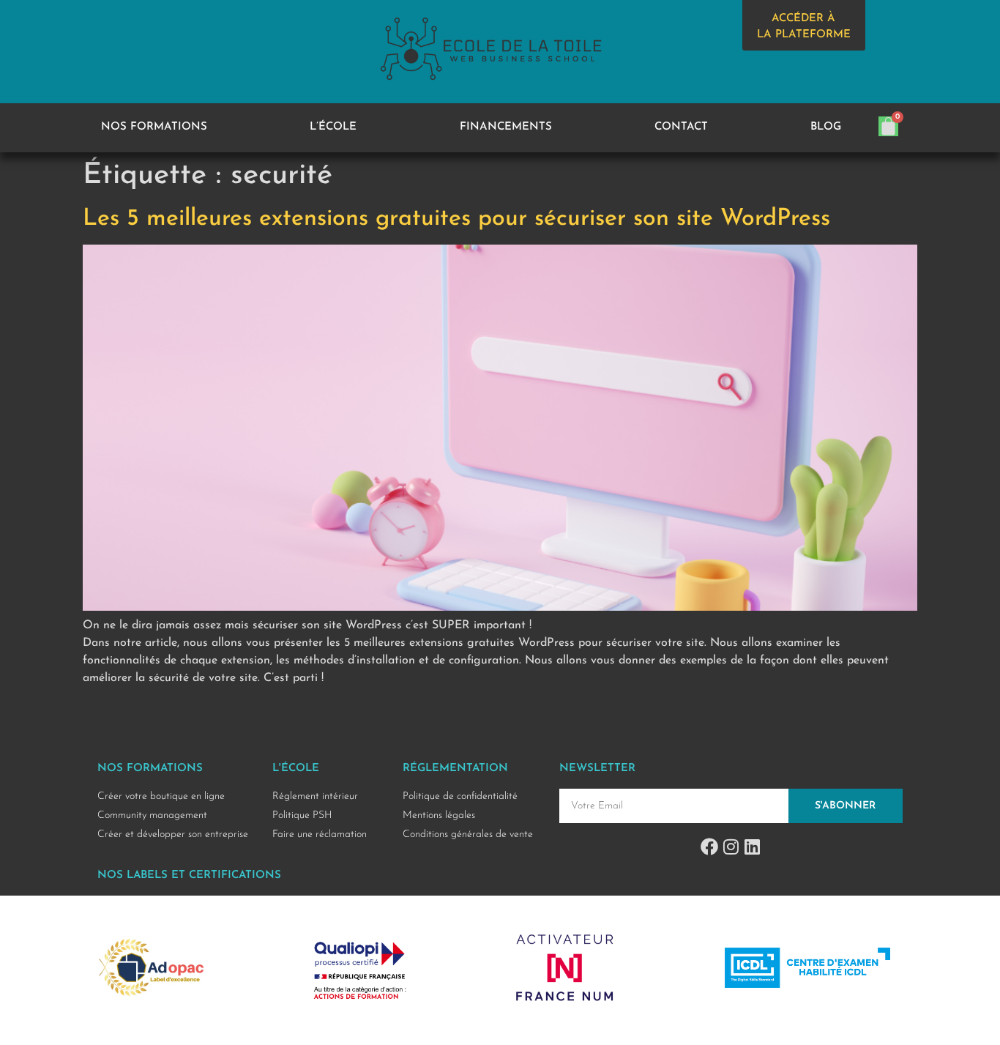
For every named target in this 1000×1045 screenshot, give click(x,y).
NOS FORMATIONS (154, 127)
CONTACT (681, 127)
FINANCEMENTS (506, 127)
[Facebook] (709, 846)
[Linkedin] (752, 846)
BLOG (825, 127)
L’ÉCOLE (333, 127)
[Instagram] (730, 846)
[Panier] (888, 126)
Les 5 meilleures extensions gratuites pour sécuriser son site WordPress (456, 219)
